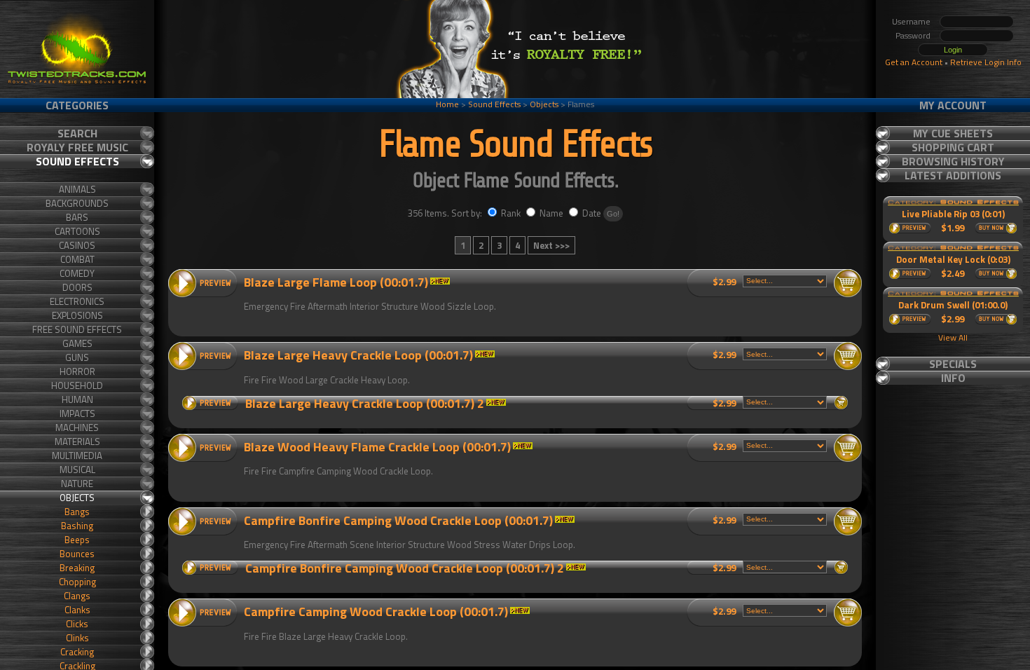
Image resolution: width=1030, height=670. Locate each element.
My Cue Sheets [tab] (953, 133)
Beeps (77, 540)
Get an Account (913, 62)
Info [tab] (953, 378)
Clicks (77, 624)
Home (447, 104)
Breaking (77, 568)
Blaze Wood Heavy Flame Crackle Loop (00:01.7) (377, 446)
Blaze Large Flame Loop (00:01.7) (336, 282)
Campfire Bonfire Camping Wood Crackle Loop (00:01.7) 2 (404, 568)
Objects (544, 104)
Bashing (77, 526)
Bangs (77, 512)
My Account (953, 105)
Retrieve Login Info (986, 62)
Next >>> (551, 245)
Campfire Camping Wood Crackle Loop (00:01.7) (376, 611)
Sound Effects (494, 104)
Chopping (77, 582)
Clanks (77, 610)
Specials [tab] (953, 364)
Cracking (77, 652)
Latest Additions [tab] (953, 175)
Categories (77, 105)
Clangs (77, 596)
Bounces (77, 554)
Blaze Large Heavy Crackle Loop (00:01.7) (358, 355)
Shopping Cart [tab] (953, 147)
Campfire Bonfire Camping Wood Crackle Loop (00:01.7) (398, 520)
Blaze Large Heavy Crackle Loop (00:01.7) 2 (364, 403)
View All (953, 337)
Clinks (77, 638)
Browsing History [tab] (953, 161)
